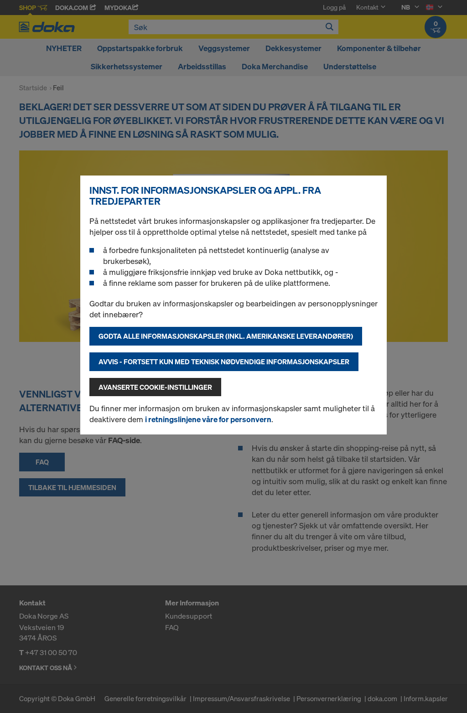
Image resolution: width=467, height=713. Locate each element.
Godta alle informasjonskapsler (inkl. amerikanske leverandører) (226, 336)
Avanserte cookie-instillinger (155, 387)
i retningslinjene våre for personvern (208, 419)
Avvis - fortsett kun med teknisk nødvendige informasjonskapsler (224, 361)
